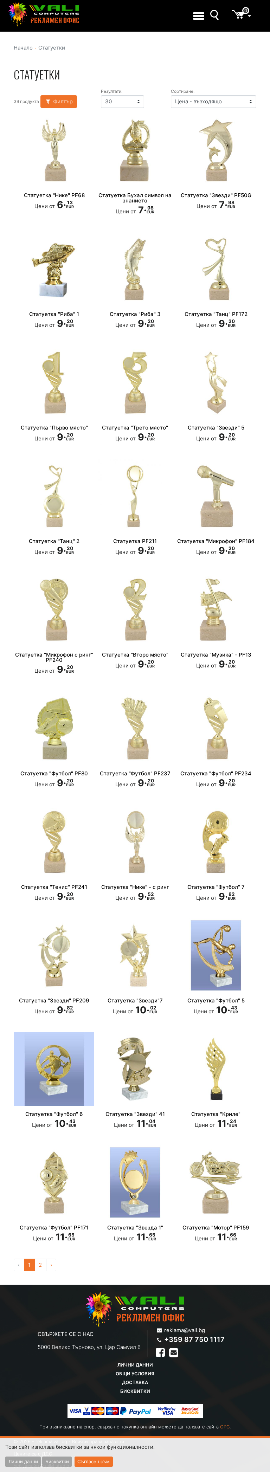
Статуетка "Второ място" (135, 654)
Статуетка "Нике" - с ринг (135, 887)
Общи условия (135, 1373)
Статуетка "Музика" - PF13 (216, 654)
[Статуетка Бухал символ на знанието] (135, 150)
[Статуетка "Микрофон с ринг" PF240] (54, 609)
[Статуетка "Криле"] (216, 1069)
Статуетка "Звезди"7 (135, 1000)
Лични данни (135, 1365)
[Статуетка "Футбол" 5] (216, 955)
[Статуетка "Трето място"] (135, 383)
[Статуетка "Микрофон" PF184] (216, 496)
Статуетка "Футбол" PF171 (54, 1227)
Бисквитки (135, 1391)
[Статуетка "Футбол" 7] (216, 842)
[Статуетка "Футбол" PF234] (216, 728)
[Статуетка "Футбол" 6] (54, 1069)
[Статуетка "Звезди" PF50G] (216, 150)
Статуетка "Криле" (215, 1114)
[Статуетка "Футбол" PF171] (54, 1182)
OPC (225, 1426)
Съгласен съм (93, 1461)
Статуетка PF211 (135, 541)
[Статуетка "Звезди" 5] (216, 383)
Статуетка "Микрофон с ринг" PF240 (54, 657)
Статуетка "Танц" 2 (54, 541)
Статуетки (51, 47)
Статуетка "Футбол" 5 (216, 1000)
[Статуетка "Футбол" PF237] (135, 728)
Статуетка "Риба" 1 (54, 314)
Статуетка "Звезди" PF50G (216, 195)
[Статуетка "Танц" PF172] (216, 269)
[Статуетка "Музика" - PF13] (216, 609)
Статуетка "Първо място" (54, 427)
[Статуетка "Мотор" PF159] (216, 1182)
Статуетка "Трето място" (135, 427)
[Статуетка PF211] (135, 496)
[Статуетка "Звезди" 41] (135, 1069)
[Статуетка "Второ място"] (135, 609)
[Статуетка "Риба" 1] (54, 269)
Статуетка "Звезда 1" (135, 1227)
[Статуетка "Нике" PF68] (54, 150)
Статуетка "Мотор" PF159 (215, 1227)
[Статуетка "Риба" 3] (135, 269)
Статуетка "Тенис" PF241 (54, 887)
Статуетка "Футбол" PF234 (215, 773)
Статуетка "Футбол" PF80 (54, 773)
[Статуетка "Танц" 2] (54, 496)
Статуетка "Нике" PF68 (54, 195)
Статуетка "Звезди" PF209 (54, 1000)
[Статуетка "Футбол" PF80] (54, 728)
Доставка (135, 1382)
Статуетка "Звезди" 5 (216, 427)
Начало (23, 47)
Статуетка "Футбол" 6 (54, 1114)
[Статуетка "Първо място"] (54, 383)
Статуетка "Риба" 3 (135, 314)
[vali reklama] (43, 14)
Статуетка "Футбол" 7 (216, 887)
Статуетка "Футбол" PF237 (135, 773)
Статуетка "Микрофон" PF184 (216, 541)
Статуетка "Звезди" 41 (135, 1114)
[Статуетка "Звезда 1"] (135, 1182)
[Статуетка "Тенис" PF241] (54, 842)
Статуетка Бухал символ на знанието (135, 198)
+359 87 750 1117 (194, 1339)
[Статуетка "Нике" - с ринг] (135, 842)
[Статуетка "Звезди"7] (135, 955)
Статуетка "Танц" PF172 (216, 314)
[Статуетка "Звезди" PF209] (54, 955)
